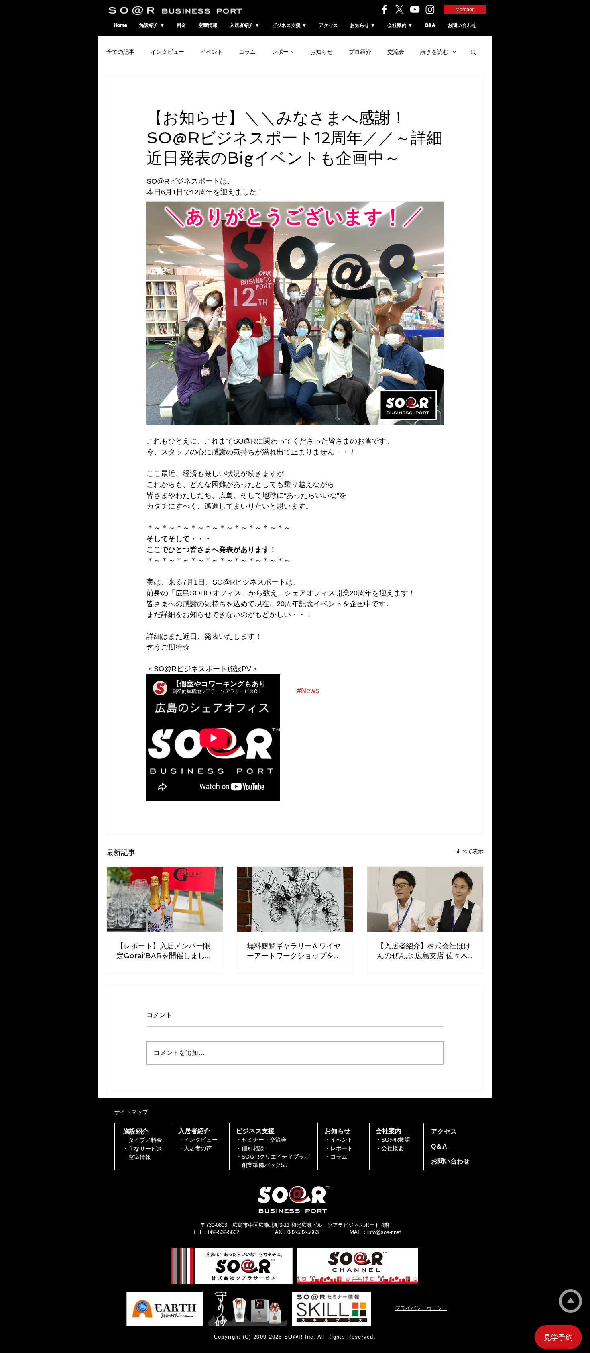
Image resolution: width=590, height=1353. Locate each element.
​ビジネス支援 (255, 1131)
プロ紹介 (360, 52)
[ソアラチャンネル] (415, 9)
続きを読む (434, 52)
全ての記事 (120, 52)
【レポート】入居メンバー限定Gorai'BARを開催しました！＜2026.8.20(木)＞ (163, 951)
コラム (247, 52)
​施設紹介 (136, 1131)
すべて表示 (470, 851)
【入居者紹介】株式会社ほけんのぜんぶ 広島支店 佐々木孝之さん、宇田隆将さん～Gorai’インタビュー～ (424, 951)
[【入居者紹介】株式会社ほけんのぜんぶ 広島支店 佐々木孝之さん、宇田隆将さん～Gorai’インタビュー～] (425, 899)
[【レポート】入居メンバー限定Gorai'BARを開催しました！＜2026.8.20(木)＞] (165, 899)
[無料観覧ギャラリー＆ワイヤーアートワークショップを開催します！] (295, 899)
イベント (211, 52)
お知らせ (321, 52)
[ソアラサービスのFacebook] (384, 9)
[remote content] (213, 738)
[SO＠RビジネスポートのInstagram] (430, 9)
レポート (283, 52)
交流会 (395, 52)
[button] (473, 52)
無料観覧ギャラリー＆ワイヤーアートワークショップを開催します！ (294, 951)
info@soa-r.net (384, 1232)
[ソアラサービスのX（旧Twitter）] (399, 9)
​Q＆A (439, 1146)
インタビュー (167, 52)
